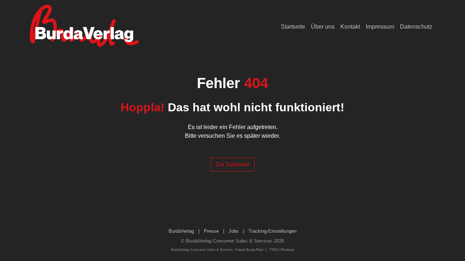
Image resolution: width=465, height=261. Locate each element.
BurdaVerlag (181, 231)
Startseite (293, 27)
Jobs (234, 231)
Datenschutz (416, 27)
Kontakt (350, 27)
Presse (211, 231)
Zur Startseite (232, 164)
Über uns (323, 27)
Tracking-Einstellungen (272, 231)
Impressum (380, 27)
